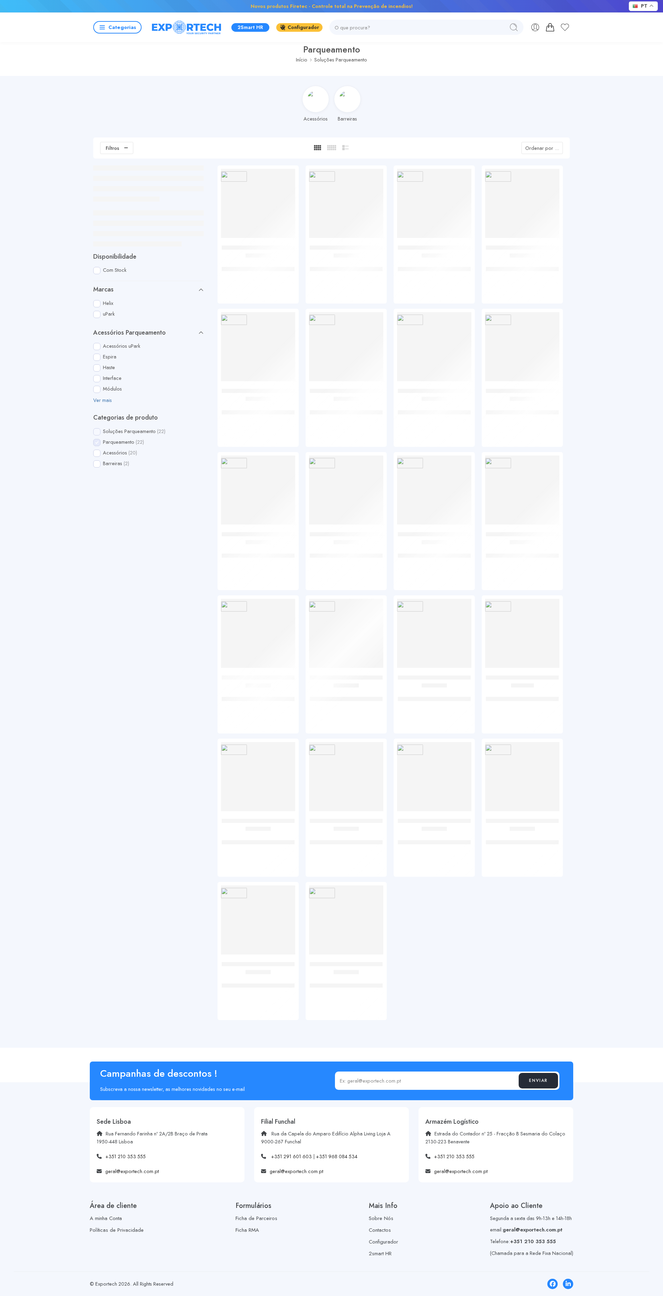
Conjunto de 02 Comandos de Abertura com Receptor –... (346, 265)
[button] (102, 400)
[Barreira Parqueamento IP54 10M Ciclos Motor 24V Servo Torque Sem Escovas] (258, 922)
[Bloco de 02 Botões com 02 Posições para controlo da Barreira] (258, 206)
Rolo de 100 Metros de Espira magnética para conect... (522, 409)
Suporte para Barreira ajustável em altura (258, 409)
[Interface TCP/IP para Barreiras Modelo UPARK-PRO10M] (346, 492)
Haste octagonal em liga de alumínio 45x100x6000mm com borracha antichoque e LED (434, 842)
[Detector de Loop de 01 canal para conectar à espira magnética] (434, 492)
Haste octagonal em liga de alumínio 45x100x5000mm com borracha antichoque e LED (346, 842)
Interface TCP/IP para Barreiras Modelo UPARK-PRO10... (346, 552)
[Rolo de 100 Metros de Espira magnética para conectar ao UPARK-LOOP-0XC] (522, 349)
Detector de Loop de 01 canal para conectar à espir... (434, 552)
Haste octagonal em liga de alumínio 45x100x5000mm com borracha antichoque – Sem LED (258, 842)
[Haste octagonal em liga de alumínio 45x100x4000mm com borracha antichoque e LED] (434, 636)
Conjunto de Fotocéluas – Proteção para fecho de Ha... (434, 409)
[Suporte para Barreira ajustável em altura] (258, 349)
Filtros (112, 148)
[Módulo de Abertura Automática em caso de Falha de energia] (434, 206)
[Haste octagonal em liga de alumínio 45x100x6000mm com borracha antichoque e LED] (434, 779)
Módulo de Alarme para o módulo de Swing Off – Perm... (522, 265)
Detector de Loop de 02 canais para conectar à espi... (522, 552)
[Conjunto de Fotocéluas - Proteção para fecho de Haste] (434, 349)
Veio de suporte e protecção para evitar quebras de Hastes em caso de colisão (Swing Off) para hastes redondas (346, 699)
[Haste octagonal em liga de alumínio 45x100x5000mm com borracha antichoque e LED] (346, 779)
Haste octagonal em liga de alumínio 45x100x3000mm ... (258, 695)
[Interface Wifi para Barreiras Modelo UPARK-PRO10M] (258, 492)
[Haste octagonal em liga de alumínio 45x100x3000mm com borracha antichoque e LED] (258, 636)
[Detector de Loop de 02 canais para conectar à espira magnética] (522, 492)
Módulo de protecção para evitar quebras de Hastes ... (346, 409)
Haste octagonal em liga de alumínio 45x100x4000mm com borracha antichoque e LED (434, 699)
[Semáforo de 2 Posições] (522, 636)
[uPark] (234, 176)
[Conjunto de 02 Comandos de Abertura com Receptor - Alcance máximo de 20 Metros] (346, 206)
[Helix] (498, 606)
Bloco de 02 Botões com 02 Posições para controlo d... (258, 265)
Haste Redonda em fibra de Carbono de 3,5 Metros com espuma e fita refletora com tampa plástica (522, 842)
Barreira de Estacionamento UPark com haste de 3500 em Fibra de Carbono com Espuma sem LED (346, 986)
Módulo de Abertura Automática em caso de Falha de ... (434, 265)
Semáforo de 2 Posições (522, 691)
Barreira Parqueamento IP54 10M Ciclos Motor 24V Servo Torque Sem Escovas (258, 985)
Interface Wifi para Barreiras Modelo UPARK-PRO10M (258, 552)
